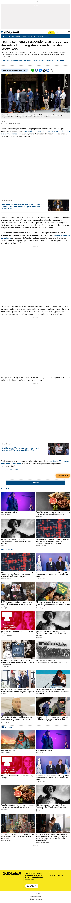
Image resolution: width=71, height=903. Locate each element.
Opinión (24, 36)
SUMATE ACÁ (31, 886)
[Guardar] (51, 70)
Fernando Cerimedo (34, 1)
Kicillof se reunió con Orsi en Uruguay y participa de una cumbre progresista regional (17, 691)
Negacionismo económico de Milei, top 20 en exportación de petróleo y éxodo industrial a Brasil (52, 575)
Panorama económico (16, 1)
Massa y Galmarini (57, 1)
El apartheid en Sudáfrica (45, 660)
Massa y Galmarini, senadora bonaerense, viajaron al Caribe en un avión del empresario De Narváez (52, 692)
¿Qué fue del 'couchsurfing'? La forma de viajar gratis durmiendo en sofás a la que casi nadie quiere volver (18, 836)
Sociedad (17, 36)
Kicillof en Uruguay (50, 1)
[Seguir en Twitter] (50, 875)
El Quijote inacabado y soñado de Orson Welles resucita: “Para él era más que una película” (16, 541)
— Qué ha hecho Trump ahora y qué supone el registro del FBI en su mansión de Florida (32, 60)
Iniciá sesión (59, 32)
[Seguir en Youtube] (59, 875)
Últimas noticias (6, 727)
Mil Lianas (40, 36)
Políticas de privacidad (35, 896)
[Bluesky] (40, 70)
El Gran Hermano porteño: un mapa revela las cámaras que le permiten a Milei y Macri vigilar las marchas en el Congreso (52, 541)
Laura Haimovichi (5, 752)
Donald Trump (10, 470)
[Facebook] (36, 70)
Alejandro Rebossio (41, 578)
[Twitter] (44, 70)
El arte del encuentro (8, 750)
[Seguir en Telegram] (54, 875)
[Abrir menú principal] (69, 32)
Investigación (32, 36)
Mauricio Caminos (41, 545)
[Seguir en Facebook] (52, 875)
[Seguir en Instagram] (56, 875)
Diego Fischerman (6, 514)
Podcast (47, 36)
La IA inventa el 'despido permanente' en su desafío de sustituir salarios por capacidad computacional (16, 604)
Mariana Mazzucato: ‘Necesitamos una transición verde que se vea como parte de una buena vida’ (53, 604)
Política (4, 36)
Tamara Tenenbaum (6, 635)
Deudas (63, 1)
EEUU (17, 470)
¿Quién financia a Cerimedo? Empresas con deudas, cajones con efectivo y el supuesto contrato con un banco (16, 719)
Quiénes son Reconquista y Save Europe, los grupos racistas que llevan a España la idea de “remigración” (17, 662)
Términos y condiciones (35, 899)
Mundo (3, 470)
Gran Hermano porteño (25, 1)
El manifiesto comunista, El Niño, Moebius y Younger (17, 632)
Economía (11, 36)
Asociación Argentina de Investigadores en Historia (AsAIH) (51, 662)
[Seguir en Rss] (62, 875)
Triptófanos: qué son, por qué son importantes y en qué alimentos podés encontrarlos (53, 513)
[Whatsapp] (32, 70)
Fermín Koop (39, 608)
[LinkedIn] (47, 70)
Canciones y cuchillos (9, 512)
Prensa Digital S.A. (35, 894)
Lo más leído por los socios (10, 489)
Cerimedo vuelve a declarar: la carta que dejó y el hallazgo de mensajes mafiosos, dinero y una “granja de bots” (52, 719)
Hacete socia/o (51, 32)
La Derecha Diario (42, 1)
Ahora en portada (7, 549)
